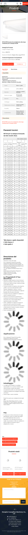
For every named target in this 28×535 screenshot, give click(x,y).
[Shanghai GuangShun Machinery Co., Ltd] (5, 3)
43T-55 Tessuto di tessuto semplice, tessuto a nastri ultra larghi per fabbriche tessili (19, 468)
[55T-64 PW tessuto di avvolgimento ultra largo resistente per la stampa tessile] (14, 24)
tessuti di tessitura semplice (9, 444)
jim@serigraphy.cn (5, 0)
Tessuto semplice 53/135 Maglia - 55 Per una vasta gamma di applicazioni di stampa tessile (8, 468)
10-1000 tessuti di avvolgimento (10, 438)
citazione (25, 3)
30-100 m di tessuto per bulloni (9, 441)
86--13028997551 (23, 0)
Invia (23, 501)
